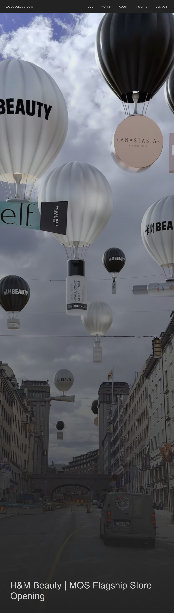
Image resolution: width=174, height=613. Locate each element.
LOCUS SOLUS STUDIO (19, 6)
